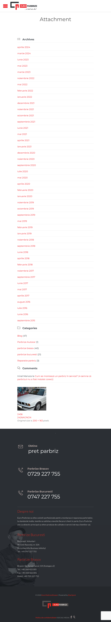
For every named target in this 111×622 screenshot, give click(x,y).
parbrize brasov (25, 348)
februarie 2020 (25, 190)
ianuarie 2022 (24, 96)
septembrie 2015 (26, 320)
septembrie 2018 (26, 246)
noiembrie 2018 (25, 239)
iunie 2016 (22, 314)
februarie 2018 (25, 264)
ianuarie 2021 (24, 146)
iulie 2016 (22, 308)
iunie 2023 (22, 59)
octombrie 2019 (25, 208)
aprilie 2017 (23, 295)
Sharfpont (72, 595)
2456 (20, 414)
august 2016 (23, 301)
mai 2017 (22, 289)
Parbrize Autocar (26, 342)
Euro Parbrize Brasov (49, 595)
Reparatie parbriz (26, 360)
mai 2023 (22, 65)
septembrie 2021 (26, 121)
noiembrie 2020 (26, 159)
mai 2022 (22, 84)
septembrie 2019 (26, 214)
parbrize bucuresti (27, 354)
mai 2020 (22, 177)
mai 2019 (22, 221)
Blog (19, 335)
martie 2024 (24, 53)
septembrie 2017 (26, 277)
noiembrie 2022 (25, 78)
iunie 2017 (22, 283)
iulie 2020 (22, 171)
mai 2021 (22, 134)
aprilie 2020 (23, 183)
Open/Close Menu (5, 6)
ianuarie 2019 (24, 233)
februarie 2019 (25, 227)
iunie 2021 (22, 128)
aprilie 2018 (23, 258)
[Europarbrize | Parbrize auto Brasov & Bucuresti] (24, 6)
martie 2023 (23, 72)
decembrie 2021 (25, 103)
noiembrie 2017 (25, 270)
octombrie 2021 (25, 115)
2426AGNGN (24, 417)
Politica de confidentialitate (46, 618)
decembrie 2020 (26, 152)
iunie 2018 (22, 252)
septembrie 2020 (26, 165)
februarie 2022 (25, 90)
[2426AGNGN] (55, 399)
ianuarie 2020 (24, 196)
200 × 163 (38, 420)
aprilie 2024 (23, 47)
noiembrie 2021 (25, 109)
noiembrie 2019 (25, 202)
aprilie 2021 (23, 140)
